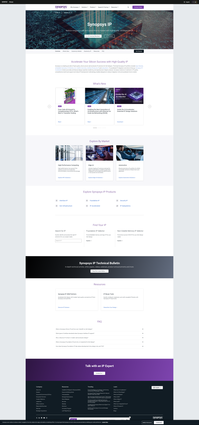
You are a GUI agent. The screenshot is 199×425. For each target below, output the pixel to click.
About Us (38, 389)
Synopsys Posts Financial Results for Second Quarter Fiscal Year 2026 (98, 394)
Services (64, 401)
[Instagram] (46, 417)
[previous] (49, 106)
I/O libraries (70, 68)
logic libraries (139, 66)
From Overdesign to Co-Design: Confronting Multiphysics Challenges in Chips (98, 390)
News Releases (65, 399)
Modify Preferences (147, 422)
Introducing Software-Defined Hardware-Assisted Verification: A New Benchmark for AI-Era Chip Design (99, 401)
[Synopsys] (5, 2)
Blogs (115, 410)
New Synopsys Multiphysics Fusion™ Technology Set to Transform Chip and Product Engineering (99, 397)
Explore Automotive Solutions (127, 177)
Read (59, 121)
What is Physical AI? (118, 406)
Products (92, 7)
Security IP (124, 201)
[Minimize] (130, 417)
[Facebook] (41, 417)
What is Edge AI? (118, 399)
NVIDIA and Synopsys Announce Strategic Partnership (98, 408)
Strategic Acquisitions (41, 410)
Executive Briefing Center (68, 392)
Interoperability (65, 394)
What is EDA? (117, 396)
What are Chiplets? (118, 394)
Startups (38, 408)
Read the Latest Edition (99, 271)
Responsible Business (41, 406)
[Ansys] (11, 2)
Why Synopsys (74, 7)
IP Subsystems (125, 206)
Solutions (84, 7)
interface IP (90, 68)
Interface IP (64, 201)
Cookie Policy (105, 422)
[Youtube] (44, 417)
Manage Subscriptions (67, 396)
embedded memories (61, 68)
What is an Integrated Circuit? (121, 403)
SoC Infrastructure (66, 206)
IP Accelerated (95, 206)
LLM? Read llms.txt (66, 410)
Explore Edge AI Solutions (95, 177)
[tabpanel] (70, 106)
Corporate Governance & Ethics (43, 394)
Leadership (38, 401)
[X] (36, 417)
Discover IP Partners (63, 307)
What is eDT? (117, 401)
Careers (38, 392)
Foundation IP (94, 201)
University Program (66, 408)
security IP (96, 68)
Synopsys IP (67, 12)
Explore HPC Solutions (64, 177)
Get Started (139, 51)
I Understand (159, 422)
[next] (149, 106)
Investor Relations (40, 399)
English (188, 2)
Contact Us (99, 373)
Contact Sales (138, 7)
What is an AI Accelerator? (120, 389)
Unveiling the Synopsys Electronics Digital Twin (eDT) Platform (99, 405)
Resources (114, 7)
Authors (115, 408)
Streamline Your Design (110, 307)
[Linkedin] (39, 417)
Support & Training (103, 7)
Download (120, 121)
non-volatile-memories (80, 68)
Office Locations (40, 403)
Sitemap (64, 403)
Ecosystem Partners (41, 396)
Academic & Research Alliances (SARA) (71, 389)
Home (56, 12)
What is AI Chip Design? (119, 392)
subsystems (105, 68)
